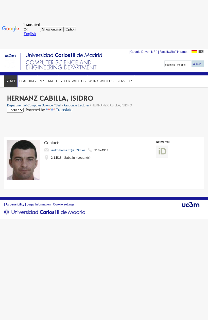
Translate (64, 110)
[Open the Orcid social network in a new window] (162, 152)
